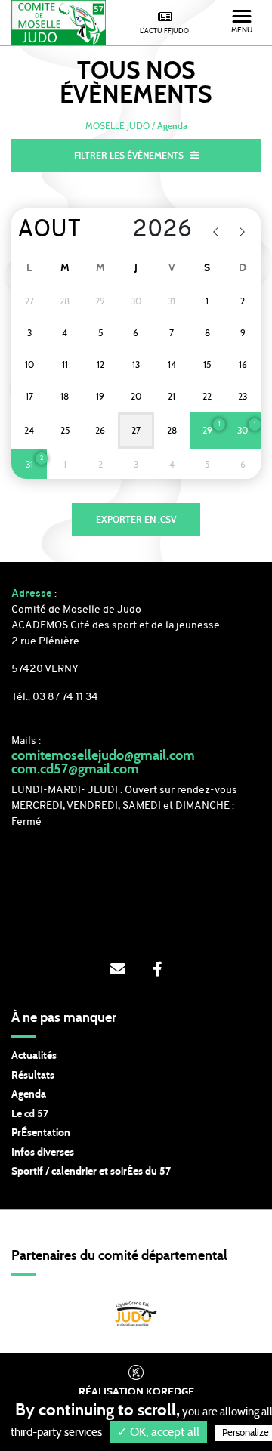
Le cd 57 (29, 1114)
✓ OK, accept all (158, 1432)
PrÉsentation (40, 1133)
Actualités (34, 1056)
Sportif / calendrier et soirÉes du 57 (91, 1171)
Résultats (32, 1075)
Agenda (28, 1094)
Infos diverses (42, 1152)
